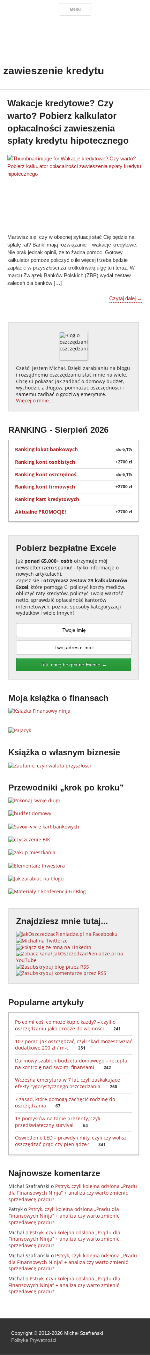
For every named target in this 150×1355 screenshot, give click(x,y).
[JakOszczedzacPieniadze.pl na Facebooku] (67, 934)
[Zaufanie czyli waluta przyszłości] (49, 765)
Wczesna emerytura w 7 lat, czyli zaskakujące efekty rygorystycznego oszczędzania (67, 1083)
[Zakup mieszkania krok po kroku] (31, 852)
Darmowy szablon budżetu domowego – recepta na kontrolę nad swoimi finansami (71, 1063)
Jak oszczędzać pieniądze (75, 36)
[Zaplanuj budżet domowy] (29, 813)
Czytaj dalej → (125, 298)
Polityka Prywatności (33, 1340)
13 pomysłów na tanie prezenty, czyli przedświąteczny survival (57, 1121)
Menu (75, 9)
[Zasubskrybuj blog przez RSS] (52, 966)
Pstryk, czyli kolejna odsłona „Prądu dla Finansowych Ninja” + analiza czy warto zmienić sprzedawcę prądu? (72, 1192)
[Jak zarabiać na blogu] (36, 878)
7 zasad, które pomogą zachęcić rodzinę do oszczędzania (65, 1102)
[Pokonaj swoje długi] (34, 800)
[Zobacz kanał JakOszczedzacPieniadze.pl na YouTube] (73, 960)
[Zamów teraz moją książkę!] (39, 710)
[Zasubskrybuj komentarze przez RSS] (61, 973)
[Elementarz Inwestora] (36, 865)
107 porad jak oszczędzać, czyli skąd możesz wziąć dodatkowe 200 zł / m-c (73, 1044)
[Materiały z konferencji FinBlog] (47, 891)
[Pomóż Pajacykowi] (19, 730)
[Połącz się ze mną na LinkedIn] (53, 947)
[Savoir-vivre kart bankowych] (43, 826)
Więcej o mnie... (34, 400)
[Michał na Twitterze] (42, 940)
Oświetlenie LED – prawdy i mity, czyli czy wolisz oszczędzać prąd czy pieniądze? (71, 1141)
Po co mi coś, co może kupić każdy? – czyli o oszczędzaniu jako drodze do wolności (68, 1025)
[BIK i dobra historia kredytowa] (29, 839)
